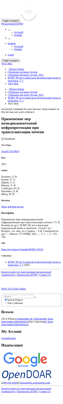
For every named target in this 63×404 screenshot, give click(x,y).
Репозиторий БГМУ (12, 23)
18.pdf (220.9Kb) (10, 151)
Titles (17, 321)
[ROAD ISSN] (9, 382)
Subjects (24, 321)
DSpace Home (16, 89)
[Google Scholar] (25, 367)
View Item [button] (7, 63)
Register (11, 338)
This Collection (15, 303)
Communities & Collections (30, 318)
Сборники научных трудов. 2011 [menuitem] (26, 75)
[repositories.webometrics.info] (34, 382)
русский (18, 32)
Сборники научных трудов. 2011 (26, 95)
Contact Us (45, 275)
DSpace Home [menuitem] (16, 69)
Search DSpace (15, 300)
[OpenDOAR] (26, 380)
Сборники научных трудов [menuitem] (22, 72)
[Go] (35, 297)
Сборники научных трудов (22, 92)
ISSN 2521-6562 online (13, 288)
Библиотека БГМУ (27, 275)
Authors (10, 321)
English (18, 35)
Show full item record (12, 206)
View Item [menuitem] (13, 83)
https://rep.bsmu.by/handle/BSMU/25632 (22, 249)
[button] (9, 30)
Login (4, 338)
